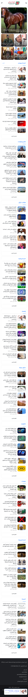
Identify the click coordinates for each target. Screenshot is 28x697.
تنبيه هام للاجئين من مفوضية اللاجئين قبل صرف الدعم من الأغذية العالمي (9, 411)
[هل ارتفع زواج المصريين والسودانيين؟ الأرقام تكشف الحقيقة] (21, 504)
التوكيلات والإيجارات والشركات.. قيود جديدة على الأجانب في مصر (9, 395)
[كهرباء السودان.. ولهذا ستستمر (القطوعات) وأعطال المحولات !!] (21, 209)
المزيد (3, 63)
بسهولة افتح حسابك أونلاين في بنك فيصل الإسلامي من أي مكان (11, 333)
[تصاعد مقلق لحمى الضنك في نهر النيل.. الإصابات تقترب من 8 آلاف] (21, 645)
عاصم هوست (4, 689)
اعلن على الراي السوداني (22, 681)
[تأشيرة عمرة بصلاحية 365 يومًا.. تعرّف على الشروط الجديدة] (21, 511)
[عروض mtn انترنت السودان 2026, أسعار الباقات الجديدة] (21, 446)
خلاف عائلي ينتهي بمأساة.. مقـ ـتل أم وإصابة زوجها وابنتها (9, 562)
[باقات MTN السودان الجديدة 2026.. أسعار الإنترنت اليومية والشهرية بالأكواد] (21, 468)
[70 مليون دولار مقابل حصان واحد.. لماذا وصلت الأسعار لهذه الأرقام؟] (14, 20)
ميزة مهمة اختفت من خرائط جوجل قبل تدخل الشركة (10, 430)
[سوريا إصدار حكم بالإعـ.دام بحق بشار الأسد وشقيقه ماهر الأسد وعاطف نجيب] (21, 374)
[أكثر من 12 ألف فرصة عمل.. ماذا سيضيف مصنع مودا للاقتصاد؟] (21, 348)
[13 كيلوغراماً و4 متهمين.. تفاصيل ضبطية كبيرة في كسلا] (21, 554)
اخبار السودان (22, 63)
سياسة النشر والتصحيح (22, 674)
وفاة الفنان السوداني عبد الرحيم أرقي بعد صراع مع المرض (10, 527)
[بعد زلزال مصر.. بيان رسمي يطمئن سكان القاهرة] (21, 382)
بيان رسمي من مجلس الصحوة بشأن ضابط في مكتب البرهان (7, 45)
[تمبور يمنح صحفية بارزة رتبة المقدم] (21, 123)
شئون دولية (22, 367)
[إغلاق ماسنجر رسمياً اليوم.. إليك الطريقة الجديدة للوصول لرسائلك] (21, 453)
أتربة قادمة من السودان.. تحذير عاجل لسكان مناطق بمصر (10, 403)
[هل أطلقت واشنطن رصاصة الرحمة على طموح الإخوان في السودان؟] (21, 164)
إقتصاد (24, 311)
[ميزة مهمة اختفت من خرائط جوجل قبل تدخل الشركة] (21, 430)
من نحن (25, 669)
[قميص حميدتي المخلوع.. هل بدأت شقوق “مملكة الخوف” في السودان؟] (21, 172)
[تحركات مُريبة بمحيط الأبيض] (21, 109)
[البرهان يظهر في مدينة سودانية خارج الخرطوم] (21, 130)
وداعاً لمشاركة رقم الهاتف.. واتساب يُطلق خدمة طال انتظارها (9, 438)
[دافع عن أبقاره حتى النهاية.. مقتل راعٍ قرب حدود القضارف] (21, 577)
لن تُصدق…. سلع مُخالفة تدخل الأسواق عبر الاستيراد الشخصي (9, 69)
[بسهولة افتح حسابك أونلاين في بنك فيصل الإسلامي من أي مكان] (21, 334)
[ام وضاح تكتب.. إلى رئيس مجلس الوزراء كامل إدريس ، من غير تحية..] (21, 238)
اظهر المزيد (14, 306)
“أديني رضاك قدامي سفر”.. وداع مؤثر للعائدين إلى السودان (9, 495)
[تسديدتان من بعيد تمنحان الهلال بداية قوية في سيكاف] (21, 285)
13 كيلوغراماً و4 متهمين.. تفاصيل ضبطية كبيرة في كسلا (10, 554)
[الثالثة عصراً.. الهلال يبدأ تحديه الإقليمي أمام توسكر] (21, 292)
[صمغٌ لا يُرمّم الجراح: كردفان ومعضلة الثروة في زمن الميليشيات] (21, 190)
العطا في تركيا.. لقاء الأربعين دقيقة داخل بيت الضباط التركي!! (8, 58)
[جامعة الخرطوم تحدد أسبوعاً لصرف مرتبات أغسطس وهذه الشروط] (21, 326)
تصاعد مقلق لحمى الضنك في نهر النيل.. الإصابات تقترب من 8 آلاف (9, 645)
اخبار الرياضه (22, 259)
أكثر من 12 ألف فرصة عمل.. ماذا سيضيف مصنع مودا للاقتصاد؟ (9, 348)
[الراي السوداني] (14, 3)
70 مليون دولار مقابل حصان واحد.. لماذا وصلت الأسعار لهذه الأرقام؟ (9, 487)
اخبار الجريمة (22, 540)
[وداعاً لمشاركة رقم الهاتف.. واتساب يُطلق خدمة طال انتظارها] (21, 438)
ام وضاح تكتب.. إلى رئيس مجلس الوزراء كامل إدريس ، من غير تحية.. (9, 238)
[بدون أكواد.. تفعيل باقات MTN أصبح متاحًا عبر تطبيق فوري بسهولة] (21, 461)
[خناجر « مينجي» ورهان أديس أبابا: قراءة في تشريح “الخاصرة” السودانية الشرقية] (21, 180)
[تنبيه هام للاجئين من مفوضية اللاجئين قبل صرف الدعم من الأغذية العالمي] (21, 411)
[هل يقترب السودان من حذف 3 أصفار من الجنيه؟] (21, 356)
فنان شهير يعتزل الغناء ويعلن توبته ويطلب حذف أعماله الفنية (10, 519)
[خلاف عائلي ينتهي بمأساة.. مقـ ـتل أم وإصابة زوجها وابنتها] (21, 562)
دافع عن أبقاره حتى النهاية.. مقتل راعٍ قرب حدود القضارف (9, 576)
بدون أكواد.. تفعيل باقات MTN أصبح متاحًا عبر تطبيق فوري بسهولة (9, 460)
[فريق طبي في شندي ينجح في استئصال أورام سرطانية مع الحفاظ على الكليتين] (21, 613)
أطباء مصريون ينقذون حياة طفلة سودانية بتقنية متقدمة (20, 58)
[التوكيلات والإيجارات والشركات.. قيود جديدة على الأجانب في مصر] (21, 395)
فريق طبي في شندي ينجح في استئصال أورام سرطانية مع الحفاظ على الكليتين (9, 613)
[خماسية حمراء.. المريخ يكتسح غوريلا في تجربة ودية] (21, 279)
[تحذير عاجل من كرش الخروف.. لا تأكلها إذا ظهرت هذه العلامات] (21, 631)
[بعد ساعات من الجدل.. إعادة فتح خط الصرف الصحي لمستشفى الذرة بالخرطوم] (21, 621)
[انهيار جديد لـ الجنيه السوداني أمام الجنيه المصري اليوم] (21, 341)
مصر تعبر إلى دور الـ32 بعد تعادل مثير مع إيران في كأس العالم (9, 298)
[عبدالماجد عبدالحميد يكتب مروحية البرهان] (21, 217)
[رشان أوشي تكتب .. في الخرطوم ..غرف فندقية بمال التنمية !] (21, 223)
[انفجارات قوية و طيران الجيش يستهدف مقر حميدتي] (21, 115)
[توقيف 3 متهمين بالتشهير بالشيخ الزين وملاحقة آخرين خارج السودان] (21, 101)
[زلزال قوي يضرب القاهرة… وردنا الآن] (21, 389)
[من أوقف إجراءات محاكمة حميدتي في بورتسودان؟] (21, 148)
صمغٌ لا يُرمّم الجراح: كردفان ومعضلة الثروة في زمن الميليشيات (9, 189)
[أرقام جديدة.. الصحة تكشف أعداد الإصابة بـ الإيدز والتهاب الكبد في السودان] (21, 606)
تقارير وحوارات (22, 142)
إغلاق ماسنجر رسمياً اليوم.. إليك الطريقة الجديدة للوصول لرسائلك (9, 452)
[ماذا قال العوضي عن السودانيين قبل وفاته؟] (21, 639)
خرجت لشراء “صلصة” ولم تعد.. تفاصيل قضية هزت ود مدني (9, 546)
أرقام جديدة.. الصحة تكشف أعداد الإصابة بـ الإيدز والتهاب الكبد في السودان (9, 605)
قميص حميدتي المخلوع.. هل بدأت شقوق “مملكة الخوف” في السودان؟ (10, 172)
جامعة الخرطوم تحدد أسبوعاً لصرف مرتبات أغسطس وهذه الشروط (10, 325)
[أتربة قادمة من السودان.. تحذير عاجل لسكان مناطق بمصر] (21, 403)
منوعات (23, 481)
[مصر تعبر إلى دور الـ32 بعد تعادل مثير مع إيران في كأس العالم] (21, 298)
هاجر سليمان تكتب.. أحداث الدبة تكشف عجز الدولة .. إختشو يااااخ (9, 245)
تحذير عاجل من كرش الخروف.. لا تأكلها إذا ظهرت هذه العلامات (9, 630)
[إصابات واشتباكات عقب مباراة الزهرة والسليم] (21, 272)
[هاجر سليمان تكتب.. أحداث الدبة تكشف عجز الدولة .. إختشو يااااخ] (21, 246)
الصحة (24, 599)
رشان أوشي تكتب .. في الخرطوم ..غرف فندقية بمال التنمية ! (9, 223)
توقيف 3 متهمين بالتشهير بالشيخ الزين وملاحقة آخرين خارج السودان (9, 101)
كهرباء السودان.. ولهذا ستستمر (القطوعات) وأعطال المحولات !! (10, 209)
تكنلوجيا (23, 424)
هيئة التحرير (24, 672)
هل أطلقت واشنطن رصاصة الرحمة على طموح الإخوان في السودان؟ (9, 164)
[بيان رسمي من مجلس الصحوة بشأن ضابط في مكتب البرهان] (7, 40)
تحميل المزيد (14, 136)
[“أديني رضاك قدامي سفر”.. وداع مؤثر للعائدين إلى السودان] (21, 496)
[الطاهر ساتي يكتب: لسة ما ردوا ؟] (21, 231)
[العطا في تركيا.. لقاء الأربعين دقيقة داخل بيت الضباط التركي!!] (7, 53)
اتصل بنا (25, 679)
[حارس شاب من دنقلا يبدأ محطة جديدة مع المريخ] (21, 265)
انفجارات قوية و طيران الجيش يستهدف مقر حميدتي (10, 115)
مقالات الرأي (22, 202)
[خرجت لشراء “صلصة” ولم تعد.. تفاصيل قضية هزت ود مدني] (21, 546)
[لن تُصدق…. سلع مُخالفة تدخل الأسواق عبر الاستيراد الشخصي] (20, 40)
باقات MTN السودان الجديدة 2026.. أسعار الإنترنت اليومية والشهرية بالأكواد (9, 468)
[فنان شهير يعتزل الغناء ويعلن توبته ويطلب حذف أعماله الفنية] (21, 519)
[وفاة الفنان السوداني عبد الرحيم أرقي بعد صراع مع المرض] (21, 527)
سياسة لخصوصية (23, 676)
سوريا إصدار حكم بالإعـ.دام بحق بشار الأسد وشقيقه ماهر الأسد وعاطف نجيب (10, 374)
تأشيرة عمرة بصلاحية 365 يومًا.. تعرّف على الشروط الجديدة (10, 511)
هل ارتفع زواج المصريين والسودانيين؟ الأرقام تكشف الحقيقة (9, 503)
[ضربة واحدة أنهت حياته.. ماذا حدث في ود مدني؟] (21, 570)
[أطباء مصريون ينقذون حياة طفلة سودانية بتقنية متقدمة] (20, 53)
